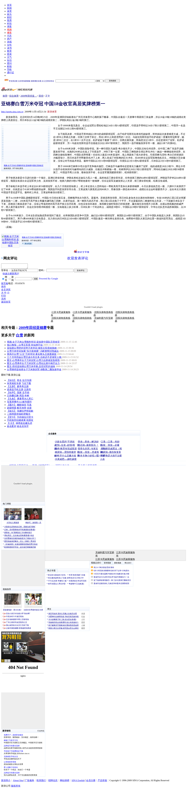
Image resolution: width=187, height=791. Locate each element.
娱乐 (9, 14)
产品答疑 (102, 780)
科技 (9, 23)
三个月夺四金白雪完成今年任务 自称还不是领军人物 (34, 357)
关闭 (3, 299)
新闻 (9, 8)
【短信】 (11, 380)
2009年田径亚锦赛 (33, 327)
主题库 (27, 389)
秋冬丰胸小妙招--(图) (88, 455)
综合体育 (14, 96)
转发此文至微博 (82, 252)
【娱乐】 (11, 411)
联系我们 (41, 780)
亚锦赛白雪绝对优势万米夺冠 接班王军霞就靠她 (32, 348)
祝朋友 (29, 420)
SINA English (78, 780)
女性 (9, 45)
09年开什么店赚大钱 (65, 455)
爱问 (9, 63)
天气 (9, 57)
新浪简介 (6, 780)
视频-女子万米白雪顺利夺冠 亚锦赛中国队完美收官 (23, 165)
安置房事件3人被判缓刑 (19, 401)
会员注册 (90, 780)
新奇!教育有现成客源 (66, 448)
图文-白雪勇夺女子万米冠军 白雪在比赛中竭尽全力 (33, 363)
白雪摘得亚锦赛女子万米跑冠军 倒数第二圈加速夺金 (34, 369)
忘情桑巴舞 (13, 395)
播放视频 (28, 244)
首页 (9, 5)
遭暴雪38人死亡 (25, 398)
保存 (3, 286)
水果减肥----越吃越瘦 (66, 459)
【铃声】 (11, 392)
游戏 (9, 42)
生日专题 (27, 380)
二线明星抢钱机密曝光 (18, 414)
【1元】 (11, 423)
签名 (19, 380)
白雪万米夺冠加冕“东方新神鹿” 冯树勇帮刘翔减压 (33, 351)
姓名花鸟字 (23, 426)
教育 (9, 51)
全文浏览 (6, 289)
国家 (19, 392)
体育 (9, 11)
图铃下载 (6, 375)
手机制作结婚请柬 (16, 420)
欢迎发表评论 (77, 258)
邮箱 (9, 66)
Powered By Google (48, 278)
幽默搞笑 (21, 405)
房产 (9, 39)
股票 (9, 20)
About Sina (18, 780)
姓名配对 (11, 426)
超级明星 (11, 408)
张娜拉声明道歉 (25, 411)
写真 (29, 405)
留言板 (4, 283)
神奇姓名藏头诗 (24, 423)
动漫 (29, 408)
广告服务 (29, 780)
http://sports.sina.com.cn (12, 111)
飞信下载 (26, 383)
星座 (9, 54)
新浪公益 (15, 375)
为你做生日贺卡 (25, 417)
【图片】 (11, 405)
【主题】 (11, 386)
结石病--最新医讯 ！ (88, 445)
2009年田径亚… (28, 96)
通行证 (10, 72)
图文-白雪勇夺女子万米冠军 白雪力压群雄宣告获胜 (33, 360)
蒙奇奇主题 (23, 386)
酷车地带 (21, 408)
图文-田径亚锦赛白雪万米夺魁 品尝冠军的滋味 (31, 366)
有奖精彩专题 (14, 383)
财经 (9, 17)
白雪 (19, 335)
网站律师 (64, 780)
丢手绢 (25, 392)
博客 (9, 26)
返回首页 (6, 302)
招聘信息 (53, 780)
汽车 (9, 35)
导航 (9, 69)
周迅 (21, 395)
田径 (41, 96)
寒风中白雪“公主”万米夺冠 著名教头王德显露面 (31, 354)
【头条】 (11, 398)
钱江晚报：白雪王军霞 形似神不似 (25, 345)
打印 (3, 295)
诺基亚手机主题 (15, 389)
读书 (9, 48)
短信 (9, 60)
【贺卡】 (11, 417)
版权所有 (15, 786)
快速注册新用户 (11, 273)
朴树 (27, 395)
